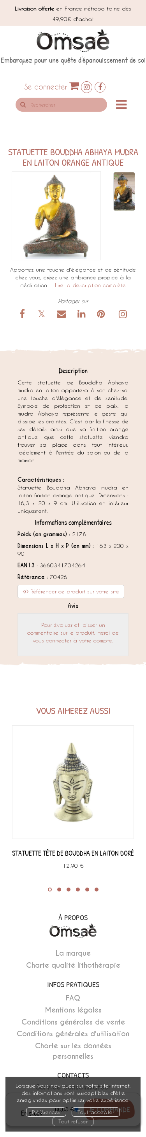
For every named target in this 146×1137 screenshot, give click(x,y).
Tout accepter (95, 1112)
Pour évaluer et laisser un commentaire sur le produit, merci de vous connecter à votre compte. (73, 632)
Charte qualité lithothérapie (73, 965)
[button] (56, 215)
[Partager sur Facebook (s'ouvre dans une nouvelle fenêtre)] (24, 315)
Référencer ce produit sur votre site (73, 591)
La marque (73, 953)
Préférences (46, 1112)
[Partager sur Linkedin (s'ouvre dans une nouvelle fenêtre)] (83, 315)
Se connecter (46, 86)
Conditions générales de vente (73, 1022)
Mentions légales (73, 1009)
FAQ (73, 997)
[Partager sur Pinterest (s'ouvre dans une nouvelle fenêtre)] (102, 315)
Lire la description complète (90, 285)
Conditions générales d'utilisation (73, 1033)
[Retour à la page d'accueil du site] (73, 40)
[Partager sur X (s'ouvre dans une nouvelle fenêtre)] (43, 315)
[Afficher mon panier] (74, 85)
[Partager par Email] (62, 315)
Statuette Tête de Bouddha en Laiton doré (73, 853)
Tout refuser (73, 1121)
